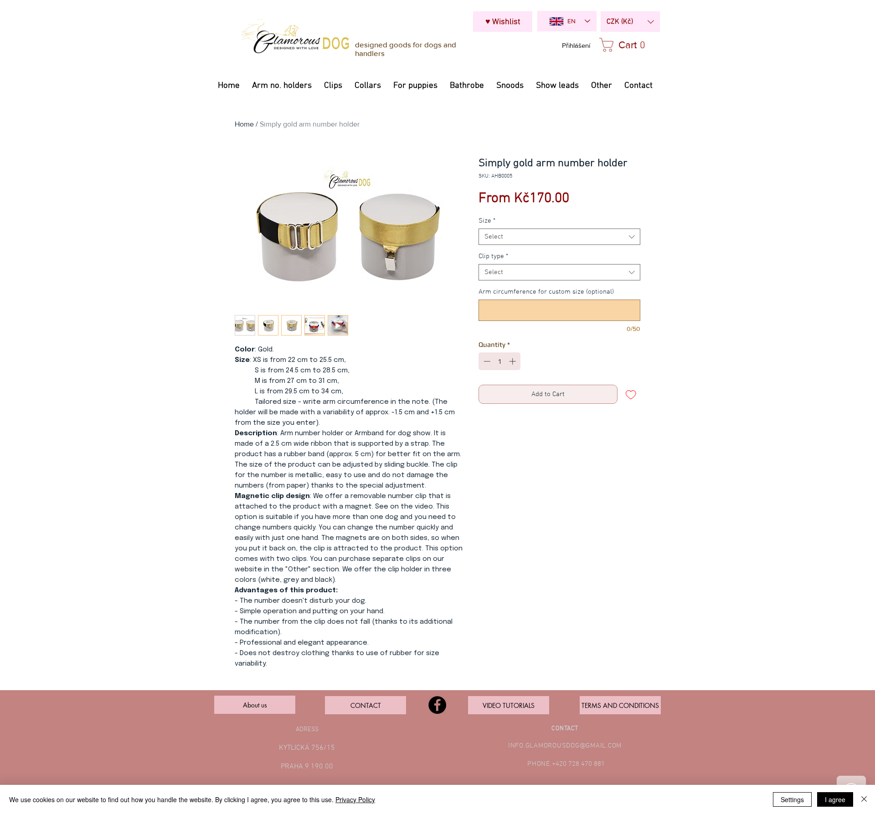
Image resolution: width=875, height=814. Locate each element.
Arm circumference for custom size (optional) (546, 292)
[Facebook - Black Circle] (437, 705)
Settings (792, 799)
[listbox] (630, 21)
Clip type (493, 256)
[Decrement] (486, 361)
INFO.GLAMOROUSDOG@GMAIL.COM (565, 746)
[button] (630, 21)
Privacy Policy (355, 799)
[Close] (864, 799)
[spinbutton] (499, 361)
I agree (835, 799)
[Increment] (513, 361)
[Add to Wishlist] (631, 394)
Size (487, 221)
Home (244, 124)
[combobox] (559, 237)
